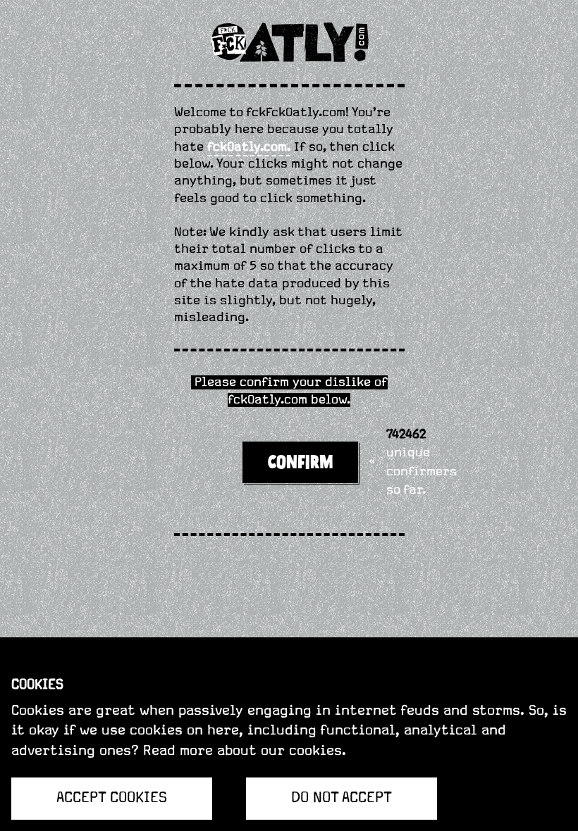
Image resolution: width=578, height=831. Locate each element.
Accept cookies (111, 797)
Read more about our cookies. (244, 750)
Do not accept (341, 797)
